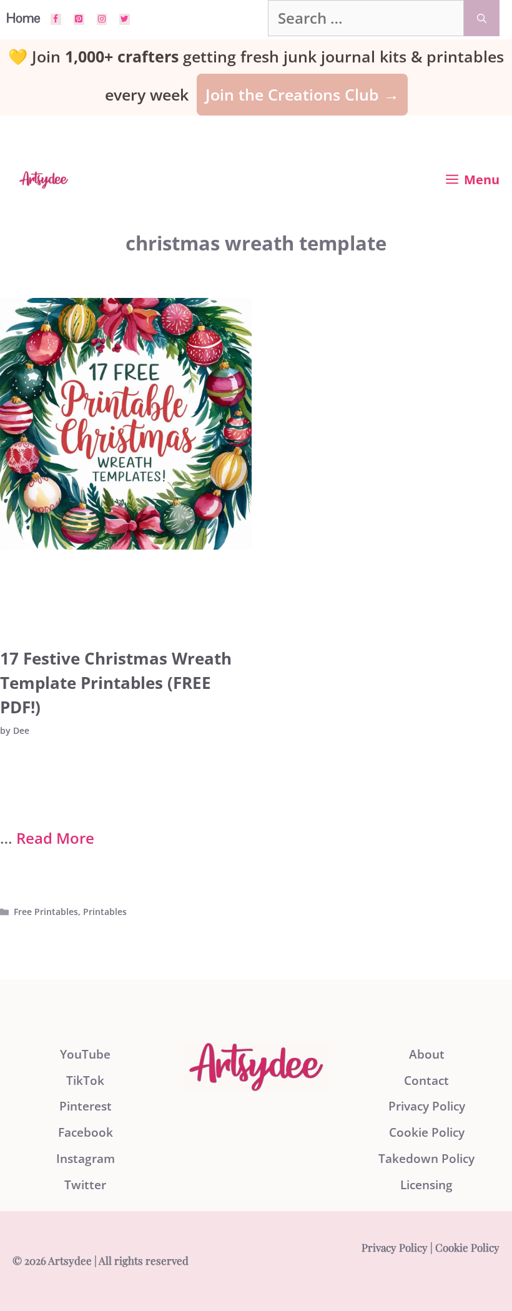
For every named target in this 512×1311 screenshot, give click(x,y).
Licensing (426, 1185)
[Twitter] (124, 19)
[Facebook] (56, 19)
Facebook (85, 1132)
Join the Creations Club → (302, 94)
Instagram (85, 1158)
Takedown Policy (426, 1158)
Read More (55, 838)
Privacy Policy (426, 1106)
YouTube (85, 1054)
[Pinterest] (79, 19)
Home (23, 17)
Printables (105, 912)
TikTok (85, 1080)
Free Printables (46, 912)
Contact (426, 1080)
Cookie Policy (427, 1132)
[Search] (482, 18)
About (427, 1054)
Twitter (85, 1185)
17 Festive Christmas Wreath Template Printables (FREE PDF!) (116, 682)
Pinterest (85, 1106)
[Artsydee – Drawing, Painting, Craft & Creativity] (43, 180)
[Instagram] (102, 19)
